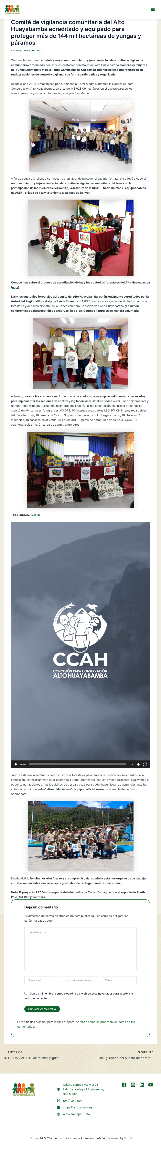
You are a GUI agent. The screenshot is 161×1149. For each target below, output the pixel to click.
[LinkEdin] (141, 1084)
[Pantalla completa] (145, 764)
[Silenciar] (139, 764)
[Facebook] (124, 1084)
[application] (80, 645)
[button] (80, 645)
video (35, 515)
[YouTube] (150, 1084)
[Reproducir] (16, 764)
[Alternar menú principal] (153, 9)
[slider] (77, 764)
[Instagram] (133, 1084)
